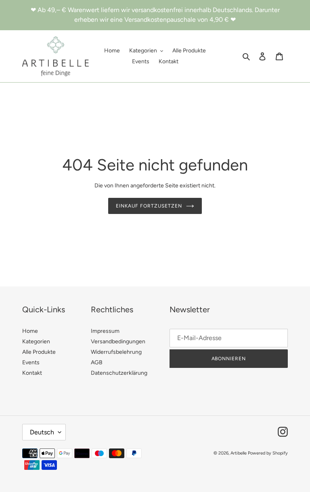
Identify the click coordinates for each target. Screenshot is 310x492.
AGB (97, 362)
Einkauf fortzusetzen (149, 206)
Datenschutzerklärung (119, 373)
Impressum (105, 331)
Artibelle (238, 453)
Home (30, 331)
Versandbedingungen (118, 341)
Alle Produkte (39, 352)
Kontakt (32, 373)
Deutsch (42, 432)
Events (31, 362)
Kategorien (36, 341)
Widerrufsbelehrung (116, 352)
